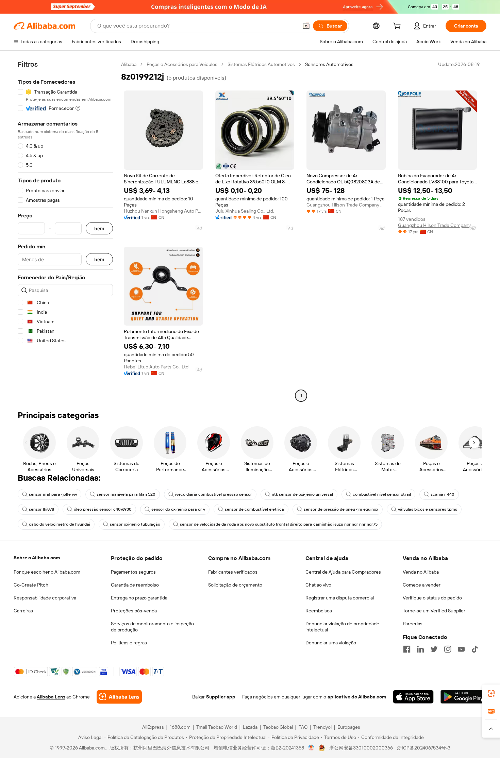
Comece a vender (421, 585)
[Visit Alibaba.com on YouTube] (461, 649)
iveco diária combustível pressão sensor (213, 494)
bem (99, 228)
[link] (491, 693)
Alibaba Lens (51, 696)
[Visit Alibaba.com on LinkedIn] (420, 649)
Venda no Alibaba (421, 572)
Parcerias (412, 623)
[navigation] (65, 231)
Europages (348, 727)
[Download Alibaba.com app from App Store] (413, 697)
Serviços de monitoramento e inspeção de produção (152, 626)
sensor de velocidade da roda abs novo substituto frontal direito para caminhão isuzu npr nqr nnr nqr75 (279, 524)
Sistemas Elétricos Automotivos (261, 64)
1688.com (180, 727)
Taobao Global (278, 727)
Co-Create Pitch (31, 585)
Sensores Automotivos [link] (329, 64)
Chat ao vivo (318, 585)
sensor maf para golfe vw (53, 494)
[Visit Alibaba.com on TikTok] (475, 649)
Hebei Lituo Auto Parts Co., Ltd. (156, 366)
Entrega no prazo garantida (139, 597)
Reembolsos (318, 610)
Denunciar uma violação (330, 642)
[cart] (398, 27)
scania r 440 (442, 494)
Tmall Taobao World (216, 727)
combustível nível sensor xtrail (382, 494)
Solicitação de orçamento (235, 585)
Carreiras (23, 610)
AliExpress (153, 727)
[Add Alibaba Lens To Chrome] (119, 697)
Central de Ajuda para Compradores (343, 572)
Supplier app (220, 696)
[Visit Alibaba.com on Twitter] (434, 649)
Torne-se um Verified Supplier (434, 610)
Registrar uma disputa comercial (339, 597)
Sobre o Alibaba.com (37, 557)
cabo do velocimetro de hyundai (59, 524)
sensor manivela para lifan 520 (126, 494)
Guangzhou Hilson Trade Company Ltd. (346, 205)
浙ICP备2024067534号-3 (423, 748)
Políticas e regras (129, 642)
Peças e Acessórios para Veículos (182, 64)
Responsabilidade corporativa (45, 597)
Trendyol (322, 727)
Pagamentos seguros (133, 572)
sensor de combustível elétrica (254, 509)
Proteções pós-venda (134, 610)
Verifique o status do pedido (432, 597)
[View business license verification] (311, 747)
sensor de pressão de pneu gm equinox (341, 509)
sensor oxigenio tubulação (135, 524)
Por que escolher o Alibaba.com (47, 572)
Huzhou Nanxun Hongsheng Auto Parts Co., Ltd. (163, 211)
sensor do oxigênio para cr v (178, 509)
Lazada (250, 727)
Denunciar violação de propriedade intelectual (342, 626)
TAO (303, 727)
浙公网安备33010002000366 (361, 748)
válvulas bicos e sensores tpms (427, 509)
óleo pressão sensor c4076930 (103, 509)
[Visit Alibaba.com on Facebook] (407, 649)
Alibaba (128, 64)
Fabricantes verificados (232, 572)
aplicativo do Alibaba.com (357, 696)
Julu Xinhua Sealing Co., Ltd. (244, 211)
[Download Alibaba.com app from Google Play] (463, 697)
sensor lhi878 (41, 509)
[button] (306, 26)
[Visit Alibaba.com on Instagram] (448, 649)
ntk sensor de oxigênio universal (302, 494)
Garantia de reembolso (135, 585)
